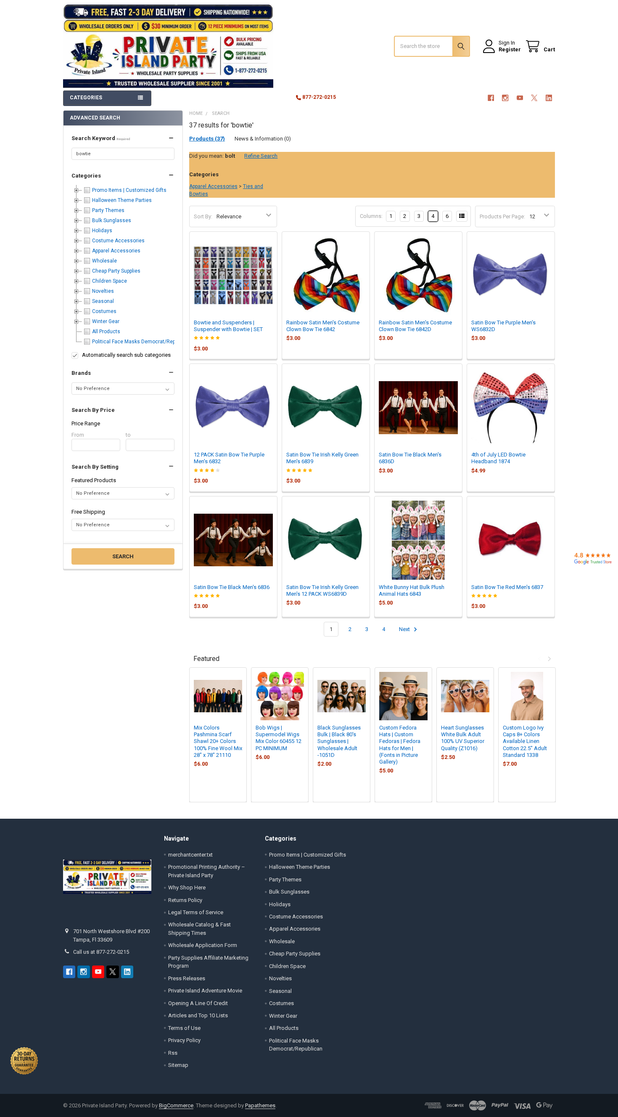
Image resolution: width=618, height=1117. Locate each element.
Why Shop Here (187, 887)
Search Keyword (100, 138)
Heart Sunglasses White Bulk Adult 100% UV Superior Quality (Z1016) (462, 737)
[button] (122, 138)
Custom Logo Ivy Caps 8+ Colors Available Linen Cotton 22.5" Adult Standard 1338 (525, 741)
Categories (86, 175)
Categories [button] (86, 98)
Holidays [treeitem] (102, 230)
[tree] (122, 266)
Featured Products (93, 480)
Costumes (281, 1003)
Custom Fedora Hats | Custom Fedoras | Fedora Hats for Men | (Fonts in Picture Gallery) (399, 744)
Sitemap (178, 1065)
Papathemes (260, 1105)
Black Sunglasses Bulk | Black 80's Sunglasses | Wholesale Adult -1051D (339, 741)
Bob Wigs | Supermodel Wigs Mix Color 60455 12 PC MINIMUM (278, 737)
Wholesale (282, 941)
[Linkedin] (549, 98)
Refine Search (260, 156)
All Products (283, 1028)
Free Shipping (88, 512)
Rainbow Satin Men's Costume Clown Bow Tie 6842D (415, 325)
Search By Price (93, 410)
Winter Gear (283, 1016)
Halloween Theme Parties (299, 867)
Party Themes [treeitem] (108, 210)
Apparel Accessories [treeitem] (116, 251)
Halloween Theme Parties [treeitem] (122, 200)
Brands (81, 373)
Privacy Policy (184, 1040)
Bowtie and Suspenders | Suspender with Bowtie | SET (228, 325)
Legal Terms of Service (195, 912)
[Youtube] (520, 98)
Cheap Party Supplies (294, 953)
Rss (172, 1053)
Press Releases (186, 978)
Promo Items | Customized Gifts (307, 855)
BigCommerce (176, 1105)
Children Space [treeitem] (109, 281)
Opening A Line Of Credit (198, 1003)
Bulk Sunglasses (289, 892)
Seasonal (280, 991)
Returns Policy (185, 900)
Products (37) (207, 138)
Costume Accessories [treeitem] (118, 241)
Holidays (280, 904)
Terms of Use (184, 1028)
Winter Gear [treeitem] (105, 321)
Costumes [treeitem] (104, 311)
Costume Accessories (296, 916)
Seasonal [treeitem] (103, 301)
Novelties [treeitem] (103, 291)
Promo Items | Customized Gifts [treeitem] (129, 190)
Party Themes (285, 879)
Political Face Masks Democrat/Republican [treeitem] (142, 342)
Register (510, 49)
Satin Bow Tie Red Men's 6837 (507, 587)
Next (405, 629)
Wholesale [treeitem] (104, 261)
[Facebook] (491, 98)
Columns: (371, 216)
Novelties (280, 978)
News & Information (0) (263, 138)
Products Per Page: (502, 216)
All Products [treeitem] (106, 331)
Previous (540, 659)
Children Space (287, 966)
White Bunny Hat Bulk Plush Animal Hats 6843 (411, 590)
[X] (534, 98)
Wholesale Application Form (202, 945)
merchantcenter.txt (190, 855)
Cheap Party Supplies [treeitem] (116, 271)
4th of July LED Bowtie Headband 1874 (498, 457)
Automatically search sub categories (126, 355)
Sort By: (203, 216)
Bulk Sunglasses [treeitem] (111, 220)
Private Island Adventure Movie (205, 990)
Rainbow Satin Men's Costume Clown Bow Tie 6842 (322, 325)
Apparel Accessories (213, 186)
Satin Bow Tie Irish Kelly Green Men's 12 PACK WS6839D (322, 590)
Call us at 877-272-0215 (101, 952)
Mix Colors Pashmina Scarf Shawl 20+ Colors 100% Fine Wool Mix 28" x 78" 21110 (218, 741)
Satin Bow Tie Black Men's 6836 (231, 587)
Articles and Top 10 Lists (198, 1015)
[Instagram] (505, 98)
